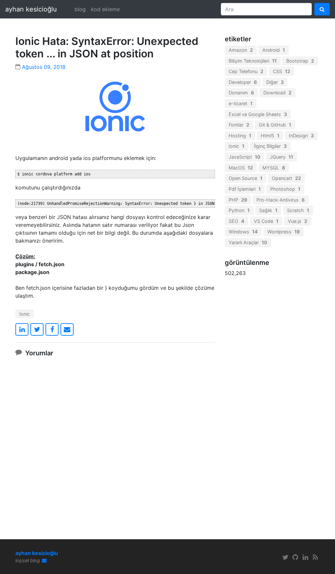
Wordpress (283, 231)
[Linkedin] (305, 557)
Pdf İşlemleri (245, 189)
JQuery (281, 157)
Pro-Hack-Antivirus (280, 200)
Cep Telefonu (246, 71)
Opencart (286, 178)
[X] (285, 557)
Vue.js (297, 221)
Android (273, 50)
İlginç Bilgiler (270, 146)
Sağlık (268, 210)
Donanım (241, 92)
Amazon (241, 50)
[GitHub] (295, 557)
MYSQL (273, 167)
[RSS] (315, 557)
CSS (281, 71)
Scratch (298, 210)
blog (80, 9)
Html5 (270, 135)
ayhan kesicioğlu (31, 9)
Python (239, 210)
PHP (238, 200)
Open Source (245, 178)
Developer (243, 82)
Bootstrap (300, 61)
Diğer (275, 82)
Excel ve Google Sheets (258, 114)
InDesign (301, 135)
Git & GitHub (275, 125)
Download (277, 92)
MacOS (241, 167)
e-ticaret (241, 103)
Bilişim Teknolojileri (253, 61)
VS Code (266, 221)
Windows (243, 231)
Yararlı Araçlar (248, 242)
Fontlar (239, 125)
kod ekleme (105, 9)
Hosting (240, 135)
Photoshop (285, 189)
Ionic (24, 314)
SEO (236, 221)
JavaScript (244, 157)
